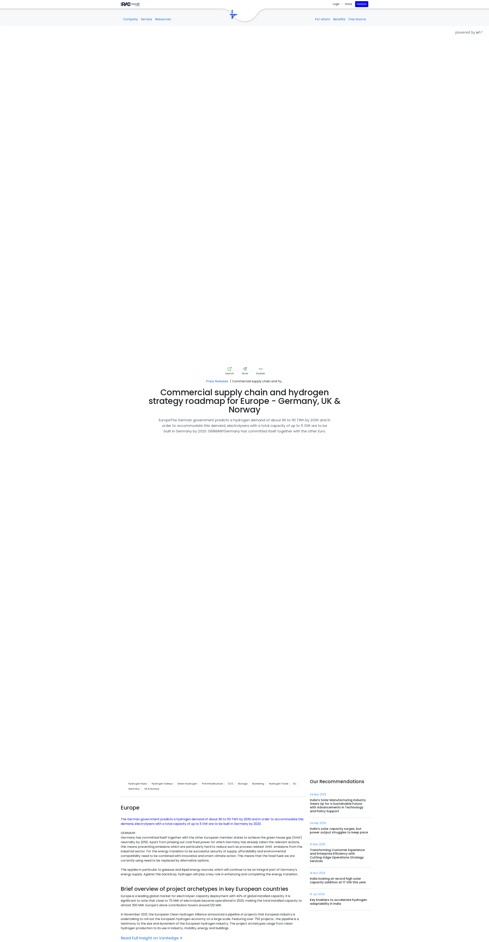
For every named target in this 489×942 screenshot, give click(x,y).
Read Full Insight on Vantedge (150, 938)
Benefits (339, 19)
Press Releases (217, 381)
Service (146, 19)
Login (336, 4)
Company (130, 19)
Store (348, 4)
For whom (322, 19)
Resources (163, 19)
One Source (357, 19)
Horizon (362, 4)
